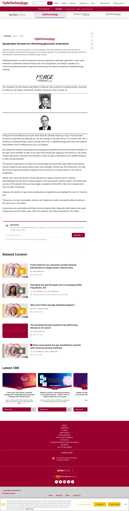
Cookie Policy (29, 509)
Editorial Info (64, 432)
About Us (59, 495)
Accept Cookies (114, 504)
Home (51, 495)
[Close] (126, 504)
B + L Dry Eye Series (69, 9)
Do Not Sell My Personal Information (64, 442)
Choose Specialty (43, 9)
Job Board (64, 445)
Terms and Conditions (64, 437)
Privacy (64, 430)
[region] (64, 504)
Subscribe (77, 235)
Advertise (64, 428)
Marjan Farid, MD (38, 331)
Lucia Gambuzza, (38, 351)
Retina (78, 9)
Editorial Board (64, 435)
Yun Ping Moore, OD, (40, 291)
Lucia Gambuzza (38, 271)
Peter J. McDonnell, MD (40, 309)
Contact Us (64, 440)
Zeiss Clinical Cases (87, 9)
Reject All (100, 504)
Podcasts (72, 3)
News (68, 495)
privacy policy (43, 239)
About (64, 425)
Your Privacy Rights (64, 447)
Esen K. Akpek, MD (51, 351)
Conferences (83, 3)
